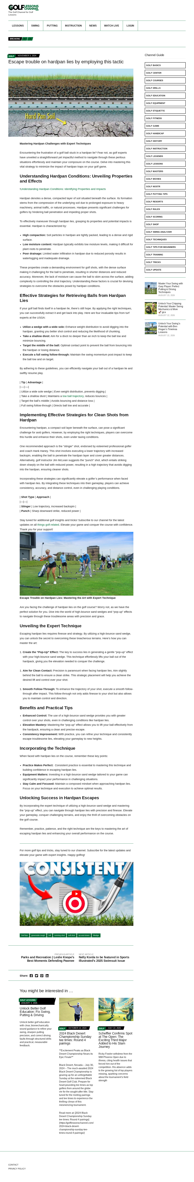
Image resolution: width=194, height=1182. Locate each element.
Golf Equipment (155, 103)
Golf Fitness (154, 118)
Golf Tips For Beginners (161, 247)
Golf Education (155, 95)
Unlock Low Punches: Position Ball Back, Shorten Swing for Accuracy (75, 34)
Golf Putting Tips (156, 194)
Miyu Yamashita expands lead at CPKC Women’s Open (145, 34)
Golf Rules (153, 209)
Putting (52, 25)
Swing (35, 25)
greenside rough (38, 935)
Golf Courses (154, 80)
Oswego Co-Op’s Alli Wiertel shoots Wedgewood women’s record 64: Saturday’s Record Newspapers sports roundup (102, 41)
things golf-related (48, 524)
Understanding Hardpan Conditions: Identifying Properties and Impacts (63, 189)
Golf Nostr (153, 186)
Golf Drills (153, 88)
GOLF (11, 56)
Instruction (73, 25)
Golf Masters (154, 171)
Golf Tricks (153, 262)
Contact (13, 1165)
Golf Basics (153, 65)
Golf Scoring (154, 217)
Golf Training (154, 254)
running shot (59, 935)
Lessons (18, 25)
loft (49, 935)
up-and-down (84, 935)
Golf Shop (152, 224)
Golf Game (152, 126)
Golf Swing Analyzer (159, 232)
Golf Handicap (155, 133)
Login (130, 25)
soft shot (71, 935)
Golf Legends (154, 156)
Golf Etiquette (155, 111)
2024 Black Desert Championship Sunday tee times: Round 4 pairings (75, 1038)
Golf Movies (153, 179)
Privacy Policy (17, 1168)
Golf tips (24, 935)
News (93, 25)
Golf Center (153, 73)
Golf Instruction (156, 148)
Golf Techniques (156, 239)
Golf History (154, 141)
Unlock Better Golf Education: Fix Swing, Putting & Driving (35, 1011)
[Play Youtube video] (76, 894)
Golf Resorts (154, 201)
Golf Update (153, 270)
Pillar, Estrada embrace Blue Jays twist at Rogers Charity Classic (74, 44)
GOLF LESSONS (28, 1000)
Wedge (96, 935)
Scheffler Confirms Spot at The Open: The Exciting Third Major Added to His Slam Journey (115, 1040)
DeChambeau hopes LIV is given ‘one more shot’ (62, 37)
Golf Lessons (154, 164)
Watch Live (111, 25)
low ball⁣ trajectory (73, 396)
